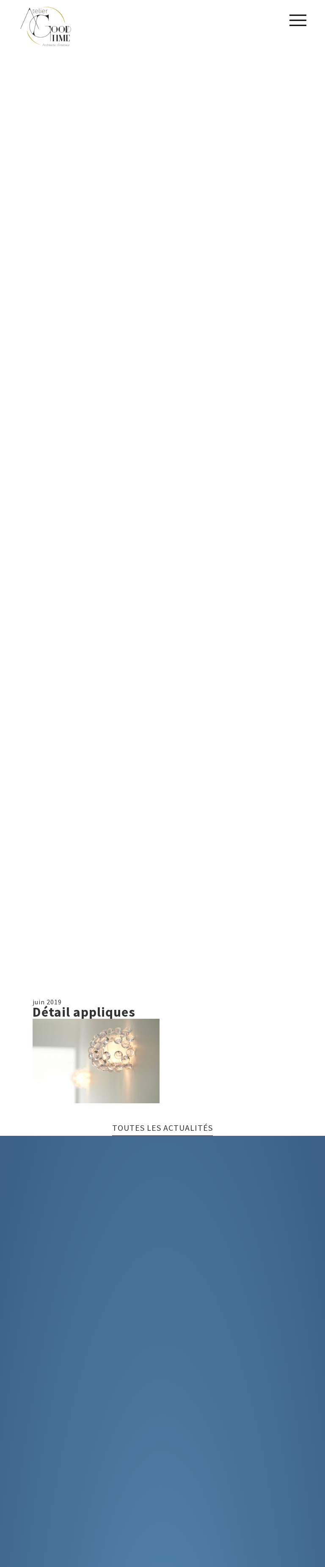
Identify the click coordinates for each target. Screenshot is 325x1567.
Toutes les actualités (162, 1128)
